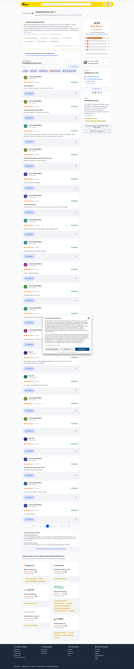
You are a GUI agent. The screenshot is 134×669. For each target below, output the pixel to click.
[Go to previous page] (36, 526)
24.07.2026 (36, 82)
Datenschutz (25, 666)
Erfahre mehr (62, 558)
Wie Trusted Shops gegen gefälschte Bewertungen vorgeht (42, 55)
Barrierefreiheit (40, 666)
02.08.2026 (36, 154)
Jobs (69, 655)
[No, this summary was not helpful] (77, 46)
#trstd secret (17, 655)
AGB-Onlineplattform (52, 666)
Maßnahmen (32, 536)
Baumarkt (41, 578)
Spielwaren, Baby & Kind (68, 635)
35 (61, 526)
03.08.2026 (36, 510)
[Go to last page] (68, 526)
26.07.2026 (36, 313)
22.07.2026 (36, 381)
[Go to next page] (65, 526)
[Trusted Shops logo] (25, 4)
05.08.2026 (36, 269)
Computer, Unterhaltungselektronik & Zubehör (95, 121)
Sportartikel (72, 610)
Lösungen (97, 651)
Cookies (32, 666)
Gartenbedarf (69, 603)
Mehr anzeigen (90, 83)
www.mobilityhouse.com (93, 76)
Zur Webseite (96, 89)
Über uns (70, 651)
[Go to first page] (33, 526)
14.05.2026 (36, 357)
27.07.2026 (36, 247)
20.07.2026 (36, 488)
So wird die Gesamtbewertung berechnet (97, 53)
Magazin (70, 649)
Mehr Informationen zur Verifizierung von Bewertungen (51, 548)
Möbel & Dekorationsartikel (60, 610)
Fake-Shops (44, 649)
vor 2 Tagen (36, 423)
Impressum (17, 666)
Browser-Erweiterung (19, 657)
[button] (104, 4)
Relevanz (75, 66)
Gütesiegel (16, 649)
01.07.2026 (36, 201)
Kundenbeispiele (99, 655)
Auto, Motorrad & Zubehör (91, 118)
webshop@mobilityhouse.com (94, 79)
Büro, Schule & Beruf (59, 603)
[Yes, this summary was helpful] (74, 46)
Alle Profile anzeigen (96, 131)
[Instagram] (98, 92)
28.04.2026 (36, 130)
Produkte (97, 649)
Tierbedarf (56, 637)
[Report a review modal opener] (75, 93)
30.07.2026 (36, 106)
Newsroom (70, 653)
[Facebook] (93, 92)
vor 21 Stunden (37, 403)
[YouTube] (101, 92)
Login (96, 659)
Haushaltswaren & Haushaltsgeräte (62, 605)
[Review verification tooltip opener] (55, 12)
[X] (95, 92)
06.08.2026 (36, 179)
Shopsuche (44, 653)
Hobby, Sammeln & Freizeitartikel (62, 608)
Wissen (97, 657)
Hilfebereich (44, 651)
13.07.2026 (36, 225)
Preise (96, 653)
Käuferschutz (17, 651)
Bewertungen (17, 653)
